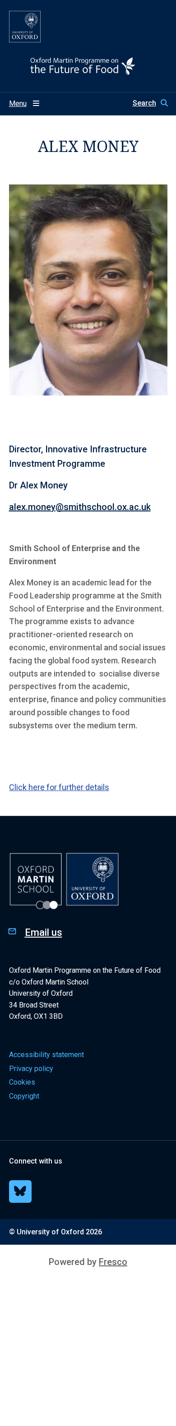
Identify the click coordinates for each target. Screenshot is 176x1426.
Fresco (113, 1261)
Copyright (24, 1096)
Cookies (22, 1082)
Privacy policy (31, 1068)
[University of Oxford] (25, 26)
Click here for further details (59, 787)
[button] (150, 103)
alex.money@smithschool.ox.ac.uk (80, 506)
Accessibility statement (46, 1054)
